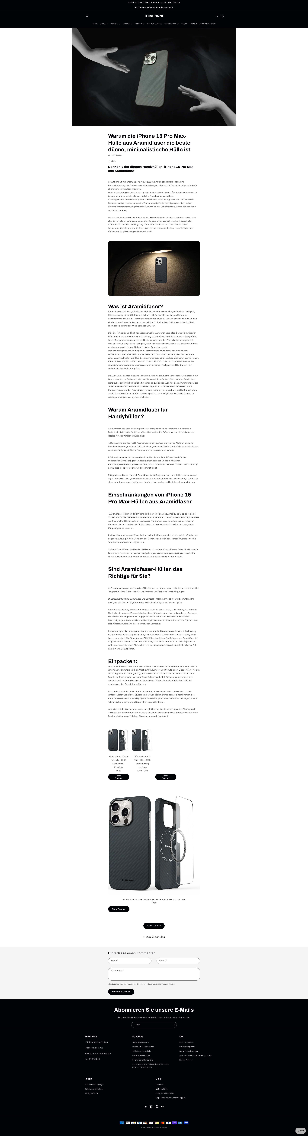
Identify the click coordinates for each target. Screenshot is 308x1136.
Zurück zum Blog (155, 937)
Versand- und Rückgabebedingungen (195, 1055)
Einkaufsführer (162, 1089)
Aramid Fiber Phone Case (143, 1047)
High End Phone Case (141, 1055)
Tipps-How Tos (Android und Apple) (171, 1098)
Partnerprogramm (187, 1047)
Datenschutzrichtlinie (94, 1089)
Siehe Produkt (118, 777)
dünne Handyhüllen (147, 200)
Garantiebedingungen (188, 1051)
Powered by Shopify (160, 1127)
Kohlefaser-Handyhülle (141, 1051)
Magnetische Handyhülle (142, 1060)
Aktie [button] (113, 161)
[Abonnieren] (174, 1025)
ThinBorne (150, 1127)
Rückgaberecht (91, 1093)
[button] (87, 16)
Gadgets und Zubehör (165, 1093)
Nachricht (160, 1085)
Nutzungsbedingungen (94, 1085)
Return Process (185, 1060)
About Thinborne (186, 1042)
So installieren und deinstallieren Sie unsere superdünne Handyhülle (150, 1065)
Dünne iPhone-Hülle (140, 1042)
